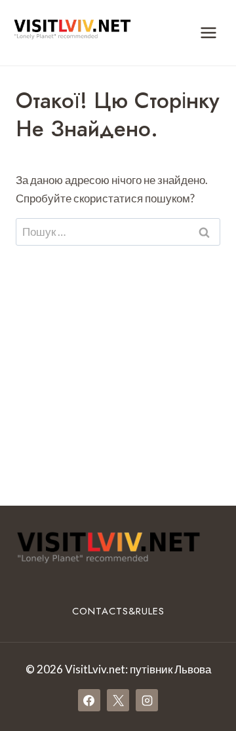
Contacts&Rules (118, 611)
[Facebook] (89, 700)
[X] (118, 700)
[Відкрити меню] (208, 32)
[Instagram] (147, 700)
